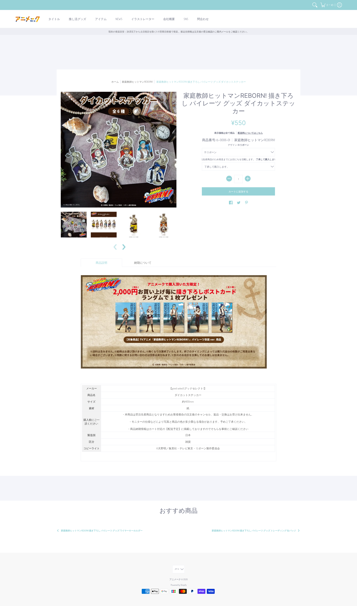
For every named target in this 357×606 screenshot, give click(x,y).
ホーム (115, 81)
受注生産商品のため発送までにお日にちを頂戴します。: (238, 159)
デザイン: (238, 144)
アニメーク (175, 579)
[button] (327, 5)
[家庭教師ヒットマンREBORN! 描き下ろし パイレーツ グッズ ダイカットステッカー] (74, 224)
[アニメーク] (27, 19)
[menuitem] (315, 5)
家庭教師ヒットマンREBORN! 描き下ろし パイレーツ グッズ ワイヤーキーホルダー (102, 530)
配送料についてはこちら (250, 132)
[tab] (101, 263)
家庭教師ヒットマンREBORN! (137, 81)
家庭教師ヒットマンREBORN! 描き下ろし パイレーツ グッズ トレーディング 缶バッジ (254, 530)
